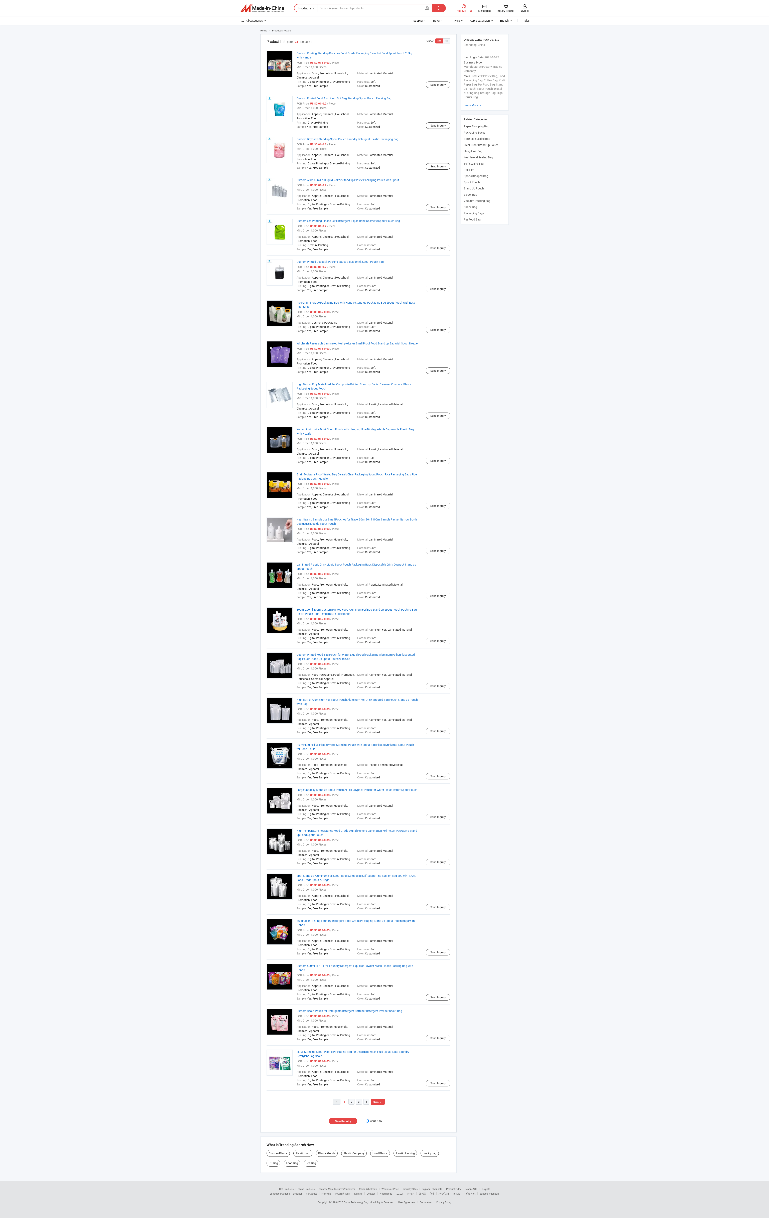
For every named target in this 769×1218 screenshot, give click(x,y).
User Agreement (407, 1202)
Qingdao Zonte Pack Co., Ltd (481, 39)
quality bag (430, 1153)
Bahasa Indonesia (489, 1193)
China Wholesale (368, 1189)
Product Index (453, 1189)
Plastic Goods (326, 1153)
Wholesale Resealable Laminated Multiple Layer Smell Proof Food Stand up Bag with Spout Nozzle (357, 343)
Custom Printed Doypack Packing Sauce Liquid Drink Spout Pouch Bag (340, 262)
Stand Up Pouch (474, 188)
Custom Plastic (278, 1153)
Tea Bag (311, 1163)
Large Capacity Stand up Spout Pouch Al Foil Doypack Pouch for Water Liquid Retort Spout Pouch (357, 790)
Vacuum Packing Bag (477, 201)
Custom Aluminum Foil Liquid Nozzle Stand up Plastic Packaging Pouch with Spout (348, 180)
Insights (485, 1189)
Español (297, 1193)
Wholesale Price (390, 1189)
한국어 (410, 1193)
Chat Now (376, 1121)
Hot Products (286, 1189)
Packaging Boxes (474, 132)
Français (326, 1193)
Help (457, 20)
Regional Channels (432, 1189)
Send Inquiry (438, 85)
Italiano (358, 1193)
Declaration (426, 1202)
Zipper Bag (470, 194)
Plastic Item (303, 1153)
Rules (526, 20)
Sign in (524, 10)
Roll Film (469, 170)
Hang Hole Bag (473, 151)
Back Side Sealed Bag (477, 139)
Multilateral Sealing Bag (478, 157)
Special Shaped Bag (476, 176)
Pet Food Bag (472, 219)
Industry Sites (410, 1189)
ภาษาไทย (444, 1193)
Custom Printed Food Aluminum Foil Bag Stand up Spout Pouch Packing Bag (344, 98)
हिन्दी (432, 1193)
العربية (399, 1193)
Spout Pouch (472, 182)
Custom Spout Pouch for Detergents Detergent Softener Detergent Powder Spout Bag (349, 1011)
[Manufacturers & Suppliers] (262, 8)
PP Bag (273, 1163)
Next (377, 1101)
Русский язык (342, 1193)
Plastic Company (353, 1153)
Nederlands (386, 1193)
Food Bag (292, 1163)
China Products (306, 1189)
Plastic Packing (405, 1153)
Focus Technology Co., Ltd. (358, 1202)
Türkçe (456, 1193)
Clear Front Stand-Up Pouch (481, 145)
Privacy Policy (444, 1202)
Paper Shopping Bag (476, 126)
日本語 (422, 1193)
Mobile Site (471, 1189)
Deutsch (371, 1193)
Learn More (473, 105)
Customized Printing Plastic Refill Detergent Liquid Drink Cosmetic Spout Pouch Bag (348, 221)
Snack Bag (470, 207)
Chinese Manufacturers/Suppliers (337, 1189)
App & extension (480, 20)
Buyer (436, 20)
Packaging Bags (474, 213)
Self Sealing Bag (474, 163)
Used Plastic (380, 1153)
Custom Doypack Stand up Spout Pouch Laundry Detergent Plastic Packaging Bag (348, 139)
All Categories (254, 20)
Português (311, 1193)
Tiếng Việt (469, 1193)
